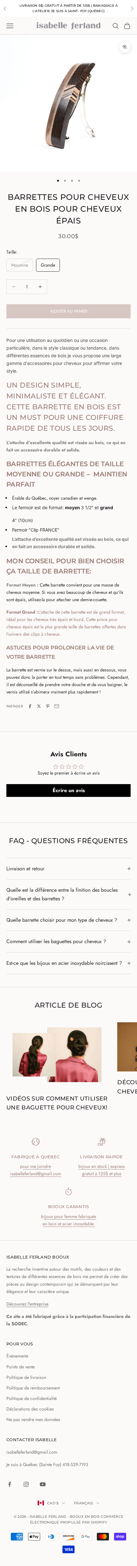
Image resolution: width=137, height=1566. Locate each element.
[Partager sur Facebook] (29, 706)
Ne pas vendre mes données (33, 1419)
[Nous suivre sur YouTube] (43, 1484)
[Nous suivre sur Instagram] (26, 1484)
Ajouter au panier (68, 311)
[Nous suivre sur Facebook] (9, 1484)
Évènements (17, 1356)
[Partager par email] (56, 706)
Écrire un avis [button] (69, 790)
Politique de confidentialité (31, 1398)
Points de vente (20, 1367)
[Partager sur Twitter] (38, 706)
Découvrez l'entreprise (27, 1304)
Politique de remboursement (33, 1388)
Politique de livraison (26, 1377)
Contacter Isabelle (31, 1439)
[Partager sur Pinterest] (47, 706)
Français (83, 1503)
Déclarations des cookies (30, 1409)
